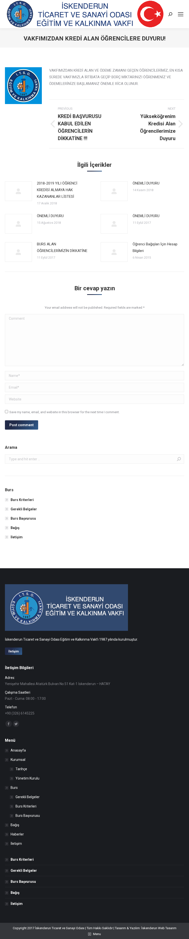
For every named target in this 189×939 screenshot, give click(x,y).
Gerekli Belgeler (24, 509)
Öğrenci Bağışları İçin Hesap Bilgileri (155, 247)
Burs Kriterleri (22, 500)
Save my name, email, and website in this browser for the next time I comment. (64, 412)
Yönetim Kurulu (27, 778)
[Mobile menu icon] (180, 14)
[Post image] (18, 191)
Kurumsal (18, 760)
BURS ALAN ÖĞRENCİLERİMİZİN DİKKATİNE (62, 247)
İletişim (17, 537)
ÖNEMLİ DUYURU (146, 183)
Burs (14, 788)
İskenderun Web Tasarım (158, 928)
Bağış (15, 528)
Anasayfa (18, 750)
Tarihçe (21, 769)
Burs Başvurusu (23, 518)
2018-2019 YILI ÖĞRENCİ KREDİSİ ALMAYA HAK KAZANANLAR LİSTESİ (57, 190)
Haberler (17, 834)
